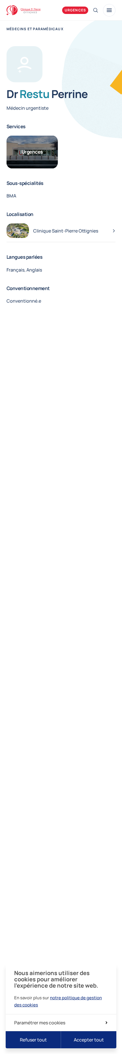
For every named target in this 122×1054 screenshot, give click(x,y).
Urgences (75, 10)
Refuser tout (33, 1040)
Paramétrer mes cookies (39, 1023)
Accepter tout (89, 1040)
